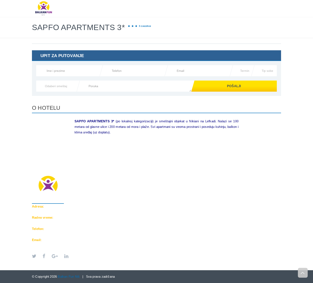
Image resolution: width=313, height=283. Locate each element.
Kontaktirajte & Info (243, 2)
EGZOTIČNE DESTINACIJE (199, 2)
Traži (272, 2)
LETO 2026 (128, 2)
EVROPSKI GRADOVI (158, 2)
